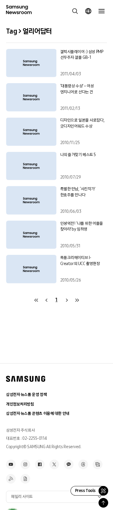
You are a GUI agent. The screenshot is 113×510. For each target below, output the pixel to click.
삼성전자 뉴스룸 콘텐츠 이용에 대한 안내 (37, 413)
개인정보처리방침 (20, 404)
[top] (103, 503)
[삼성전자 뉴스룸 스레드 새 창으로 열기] (83, 464)
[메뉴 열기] (101, 11)
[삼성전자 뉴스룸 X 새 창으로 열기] (54, 464)
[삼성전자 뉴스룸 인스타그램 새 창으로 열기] (25, 464)
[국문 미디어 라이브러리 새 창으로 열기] (97, 464)
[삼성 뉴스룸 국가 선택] (88, 11)
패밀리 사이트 (22, 496)
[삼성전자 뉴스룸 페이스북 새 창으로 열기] (40, 464)
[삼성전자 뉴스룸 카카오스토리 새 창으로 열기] (69, 464)
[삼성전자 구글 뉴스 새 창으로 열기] (25, 479)
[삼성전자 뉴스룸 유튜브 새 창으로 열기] (11, 464)
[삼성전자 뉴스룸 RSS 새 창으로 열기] (11, 479)
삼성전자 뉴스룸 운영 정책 (26, 394)
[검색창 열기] (75, 11)
